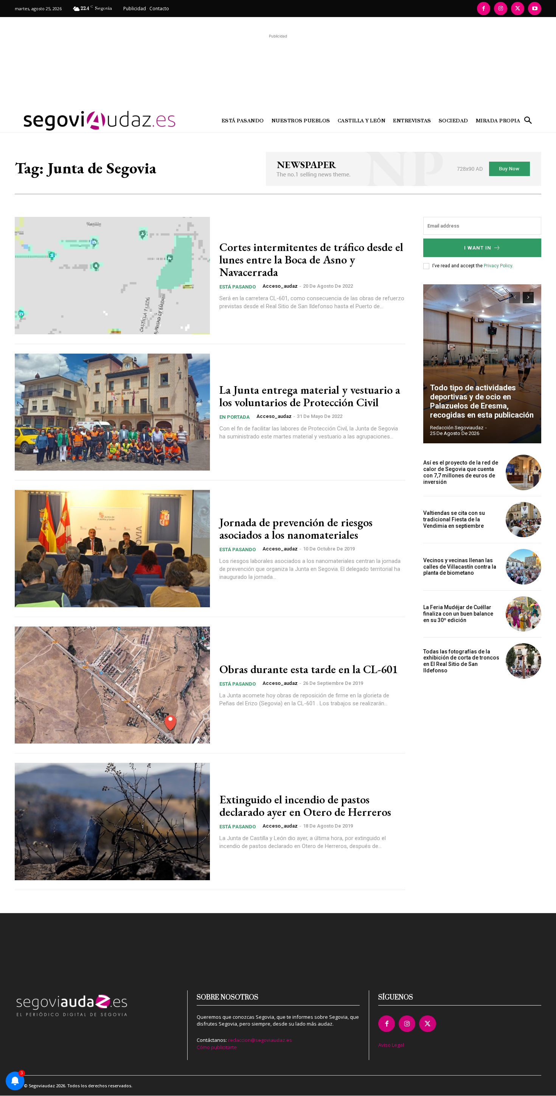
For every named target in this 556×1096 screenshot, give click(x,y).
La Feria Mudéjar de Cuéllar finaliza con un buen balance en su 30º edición (458, 613)
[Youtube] (534, 8)
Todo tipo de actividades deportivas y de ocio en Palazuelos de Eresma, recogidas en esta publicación (482, 401)
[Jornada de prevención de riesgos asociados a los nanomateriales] (112, 548)
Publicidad (134, 8)
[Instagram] (500, 8)
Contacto (159, 8)
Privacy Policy (498, 265)
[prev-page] (514, 297)
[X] (517, 8)
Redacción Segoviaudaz (456, 427)
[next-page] (528, 297)
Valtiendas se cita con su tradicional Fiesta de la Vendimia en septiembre (454, 519)
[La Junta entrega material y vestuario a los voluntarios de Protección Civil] (112, 412)
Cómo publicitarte (217, 1047)
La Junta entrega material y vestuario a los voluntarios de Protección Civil (309, 396)
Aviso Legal (391, 1044)
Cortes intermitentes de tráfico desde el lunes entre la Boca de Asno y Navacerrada (311, 259)
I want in (477, 248)
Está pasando (237, 287)
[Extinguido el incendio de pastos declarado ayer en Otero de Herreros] (112, 821)
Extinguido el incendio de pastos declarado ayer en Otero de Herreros (305, 805)
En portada (234, 417)
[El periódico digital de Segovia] (80, 121)
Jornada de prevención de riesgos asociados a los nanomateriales (296, 528)
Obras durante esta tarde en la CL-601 (308, 669)
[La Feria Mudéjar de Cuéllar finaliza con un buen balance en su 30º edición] (523, 614)
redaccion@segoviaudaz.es (260, 1040)
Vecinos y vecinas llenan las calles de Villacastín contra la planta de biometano (459, 566)
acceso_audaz (280, 286)
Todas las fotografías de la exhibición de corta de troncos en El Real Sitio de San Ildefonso (461, 661)
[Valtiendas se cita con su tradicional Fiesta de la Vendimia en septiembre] (523, 520)
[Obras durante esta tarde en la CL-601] (112, 685)
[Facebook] (483, 8)
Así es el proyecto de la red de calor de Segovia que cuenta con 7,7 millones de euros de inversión (460, 472)
